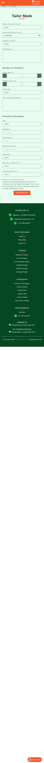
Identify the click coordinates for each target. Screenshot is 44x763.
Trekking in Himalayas (22, 283)
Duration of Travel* (9, 41)
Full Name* (6, 129)
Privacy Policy (34, 184)
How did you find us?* (10, 171)
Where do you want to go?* (12, 24)
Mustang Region (22, 272)
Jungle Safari (22, 294)
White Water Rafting (22, 300)
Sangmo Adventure (21, 339)
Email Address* (8, 137)
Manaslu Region (22, 268)
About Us (22, 236)
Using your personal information (13, 179)
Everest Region (22, 258)
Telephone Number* (9, 146)
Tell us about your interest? (12, 97)
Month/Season (7, 49)
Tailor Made (22, 240)
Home (4, 6)
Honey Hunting (22, 297)
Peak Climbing (22, 287)
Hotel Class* (7, 89)
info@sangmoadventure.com (24, 219)
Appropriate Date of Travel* (12, 32)
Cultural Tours (22, 290)
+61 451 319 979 (24, 316)
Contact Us (22, 243)
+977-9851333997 (24, 223)
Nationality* (6, 154)
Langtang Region (22, 265)
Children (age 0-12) (9, 81)
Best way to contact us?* (11, 163)
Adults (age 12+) (8, 72)
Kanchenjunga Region (22, 261)
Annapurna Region (22, 255)
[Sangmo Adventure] (37, 3)
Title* (4, 121)
